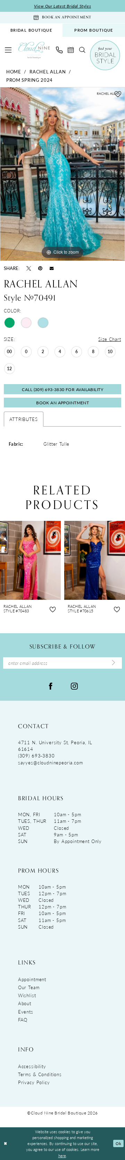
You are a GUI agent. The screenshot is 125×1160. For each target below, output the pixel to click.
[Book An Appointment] (70, 50)
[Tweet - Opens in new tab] (28, 268)
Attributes (23, 419)
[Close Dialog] (5, 1144)
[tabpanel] (62, 174)
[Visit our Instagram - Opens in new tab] (74, 685)
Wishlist (27, 995)
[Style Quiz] (105, 55)
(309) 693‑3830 (36, 755)
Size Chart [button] (109, 339)
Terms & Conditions (40, 1074)
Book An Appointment (62, 402)
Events (25, 1011)
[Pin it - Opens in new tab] (40, 268)
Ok (118, 1143)
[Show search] (82, 50)
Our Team (29, 987)
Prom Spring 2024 (29, 80)
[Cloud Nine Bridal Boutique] (34, 50)
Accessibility (32, 1066)
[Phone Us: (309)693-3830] (59, 50)
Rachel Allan (48, 71)
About (24, 1003)
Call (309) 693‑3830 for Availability (62, 389)
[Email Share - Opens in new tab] (51, 268)
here (62, 1155)
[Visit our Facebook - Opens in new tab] (51, 685)
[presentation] (32, 560)
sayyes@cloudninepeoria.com (50, 762)
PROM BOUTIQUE (93, 30)
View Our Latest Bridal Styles (62, 6)
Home (13, 71)
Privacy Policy (34, 1082)
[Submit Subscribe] (113, 663)
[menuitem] (31, 30)
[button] (8, 50)
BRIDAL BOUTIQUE (31, 30)
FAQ (23, 1019)
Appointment (32, 979)
